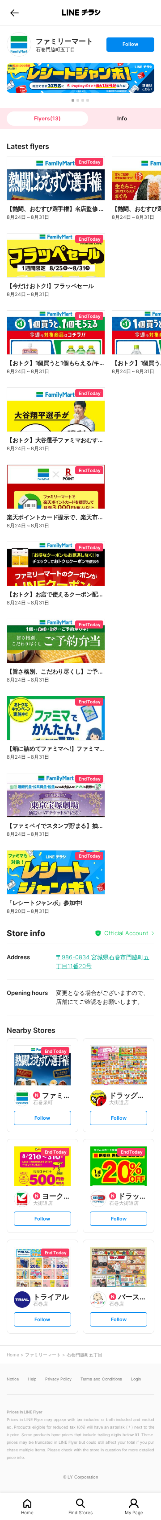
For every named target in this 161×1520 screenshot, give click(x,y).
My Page (134, 1512)
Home (27, 1512)
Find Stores (80, 1512)
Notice (13, 1379)
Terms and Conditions (101, 1379)
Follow (130, 46)
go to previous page (14, 12)
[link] (19, 44)
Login (136, 1379)
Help (32, 1379)
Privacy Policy (58, 1379)
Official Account (126, 933)
